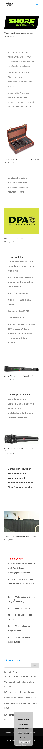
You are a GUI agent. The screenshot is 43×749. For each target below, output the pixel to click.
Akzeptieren (25, 742)
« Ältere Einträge (12, 660)
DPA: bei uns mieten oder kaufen (17, 239)
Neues (7, 719)
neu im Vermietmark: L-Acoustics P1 (19, 376)
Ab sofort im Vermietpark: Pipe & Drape (20, 537)
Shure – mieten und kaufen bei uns (18, 33)
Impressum (9, 732)
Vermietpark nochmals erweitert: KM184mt (21, 159)
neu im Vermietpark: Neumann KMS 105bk (18, 449)
